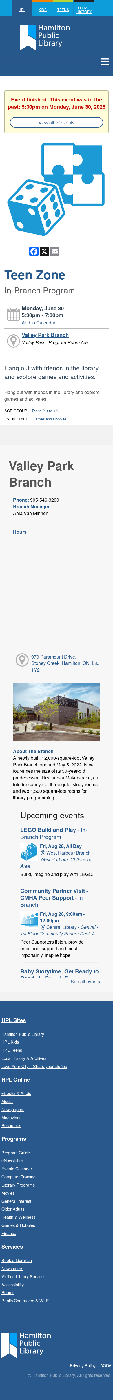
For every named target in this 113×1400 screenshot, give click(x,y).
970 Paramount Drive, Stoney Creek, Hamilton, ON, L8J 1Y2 (65, 663)
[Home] (26, 1344)
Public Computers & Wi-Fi (25, 1300)
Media (7, 1101)
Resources (11, 1125)
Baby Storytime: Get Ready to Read (59, 974)
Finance (8, 1233)
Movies (7, 1193)
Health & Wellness (18, 1217)
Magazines (11, 1117)
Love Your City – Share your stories (34, 1066)
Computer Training (18, 1177)
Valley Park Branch (45, 335)
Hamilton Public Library (22, 1034)
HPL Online (15, 1079)
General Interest (16, 1201)
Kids (43, 9)
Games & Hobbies (18, 1225)
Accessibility (12, 1284)
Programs (13, 1139)
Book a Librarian (16, 1260)
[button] (105, 61)
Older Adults (12, 1209)
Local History (84, 9)
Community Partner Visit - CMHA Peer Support (54, 897)
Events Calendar (16, 1168)
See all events (85, 981)
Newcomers (12, 1268)
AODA (106, 1365)
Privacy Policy (83, 1365)
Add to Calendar (38, 322)
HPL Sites (13, 1020)
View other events (56, 122)
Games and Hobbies (49, 419)
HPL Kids (10, 1042)
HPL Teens (11, 1050)
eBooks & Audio (16, 1093)
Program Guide (15, 1152)
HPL (22, 9)
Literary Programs (18, 1185)
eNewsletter (12, 1160)
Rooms (7, 1292)
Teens (63, 9)
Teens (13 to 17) (45, 411)
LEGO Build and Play (53, 833)
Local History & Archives (23, 1058)
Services (12, 1246)
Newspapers (12, 1109)
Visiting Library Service (22, 1276)
